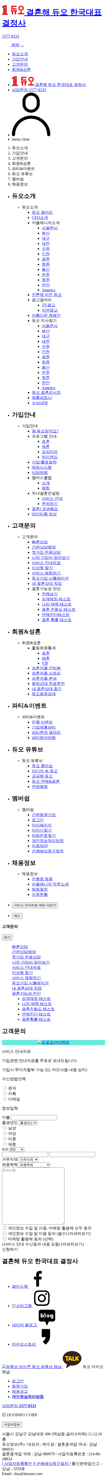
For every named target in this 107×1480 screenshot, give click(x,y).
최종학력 (10, 1165)
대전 (46, 243)
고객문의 (20, 64)
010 (5, 1149)
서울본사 (50, 228)
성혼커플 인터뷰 (46, 668)
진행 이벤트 (42, 722)
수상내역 (40, 403)
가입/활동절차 (44, 462)
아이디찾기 (42, 830)
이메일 (14, 1099)
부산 (46, 233)
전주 (46, 275)
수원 (46, 249)
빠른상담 (40, 542)
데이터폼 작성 (44, 514)
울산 (46, 269)
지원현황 (40, 894)
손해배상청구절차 (48, 851)
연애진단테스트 (56, 615)
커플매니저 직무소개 (50, 884)
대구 (46, 238)
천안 (46, 285)
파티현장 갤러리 (46, 732)
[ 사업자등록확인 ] (18, 1463)
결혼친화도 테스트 (38, 1009)
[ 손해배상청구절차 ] (52, 1463)
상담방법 (40, 472)
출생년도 (10, 1123)
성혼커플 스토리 (46, 673)
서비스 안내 (52, 498)
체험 (46, 488)
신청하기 (10, 1249)
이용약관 (40, 846)
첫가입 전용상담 (46, 552)
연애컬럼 (40, 786)
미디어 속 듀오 (45, 771)
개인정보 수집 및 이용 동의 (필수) (38, 1233)
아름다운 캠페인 (46, 315)
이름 (6, 1117)
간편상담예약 (44, 547)
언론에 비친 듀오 (47, 295)
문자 (12, 1088)
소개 (46, 483)
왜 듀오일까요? (45, 431)
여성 (12, 1133)
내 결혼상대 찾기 (47, 689)
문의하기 (50, 504)
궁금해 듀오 (42, 776)
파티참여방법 (44, 738)
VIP (45, 663)
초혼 (46, 441)
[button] (35, 905)
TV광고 (48, 305)
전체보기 (50, 594)
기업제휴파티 (44, 727)
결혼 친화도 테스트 (59, 609)
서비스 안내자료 (46, 563)
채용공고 (20, 1391)
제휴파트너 (42, 398)
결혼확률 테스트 (36, 1019)
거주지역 (10, 1159)
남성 (12, 1128)
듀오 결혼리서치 (46, 392)
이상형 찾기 (42, 568)
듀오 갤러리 (42, 212)
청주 (46, 280)
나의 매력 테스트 (57, 604)
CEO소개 (40, 217)
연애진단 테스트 (36, 1014)
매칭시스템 (42, 467)
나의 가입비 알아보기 (51, 557)
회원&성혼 (21, 69)
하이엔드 (50, 457)
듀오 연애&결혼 (46, 781)
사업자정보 (12, 1424)
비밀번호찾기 (44, 835)
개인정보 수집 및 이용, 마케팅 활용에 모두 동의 (50, 1228)
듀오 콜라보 (42, 766)
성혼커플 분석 (44, 678)
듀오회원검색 (44, 694)
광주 (46, 259)
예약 (14, 45)
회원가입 (20, 1386)
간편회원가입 (44, 815)
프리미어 (50, 452)
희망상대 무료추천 (48, 683)
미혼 (12, 1139)
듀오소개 (20, 54)
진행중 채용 (42, 879)
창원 (46, 264)
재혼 (46, 446)
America (48, 290)
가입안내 (20, 59)
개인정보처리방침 (48, 841)
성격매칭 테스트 (56, 599)
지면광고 (50, 310)
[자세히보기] (79, 1233)
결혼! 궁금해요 (45, 509)
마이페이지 (42, 825)
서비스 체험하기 (46, 573)
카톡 (12, 1094)
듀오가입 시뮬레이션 (50, 578)
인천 (46, 254)
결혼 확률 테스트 (57, 620)
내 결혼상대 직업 (47, 583)
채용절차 (40, 889)
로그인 (38, 820)
